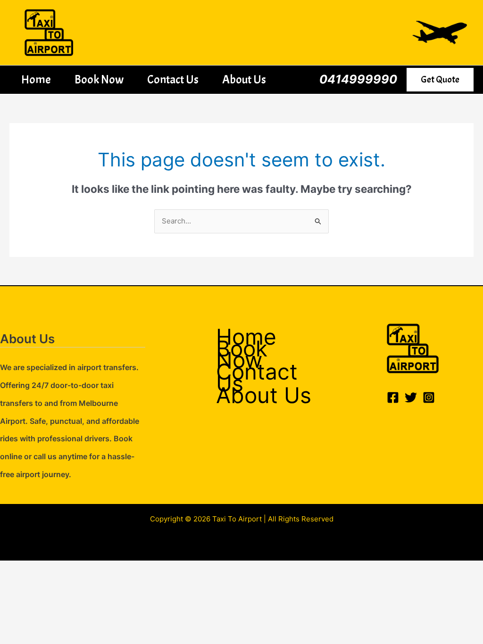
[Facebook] (393, 397)
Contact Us (173, 79)
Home (36, 79)
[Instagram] (429, 397)
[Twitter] (411, 397)
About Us (244, 79)
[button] (440, 79)
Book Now (99, 79)
